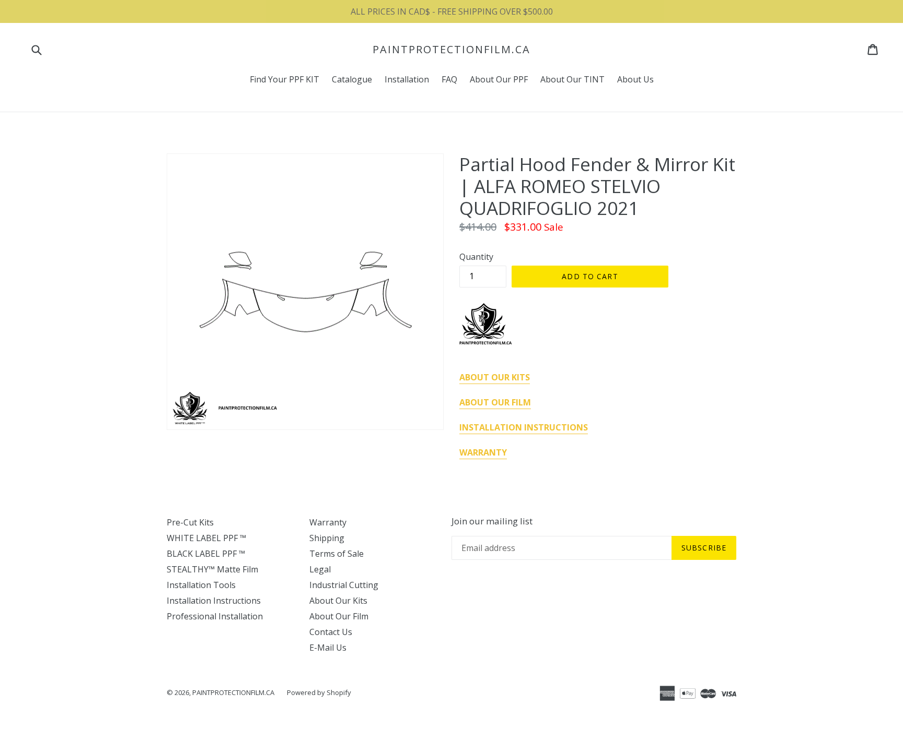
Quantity (476, 256)
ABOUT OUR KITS (494, 377)
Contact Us (330, 632)
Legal (320, 569)
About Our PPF (499, 79)
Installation (407, 79)
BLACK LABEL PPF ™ (206, 553)
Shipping (326, 538)
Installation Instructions (214, 600)
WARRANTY (483, 452)
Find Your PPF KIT (284, 79)
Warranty (327, 522)
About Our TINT (572, 79)
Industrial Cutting (343, 585)
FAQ (449, 79)
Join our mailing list (492, 521)
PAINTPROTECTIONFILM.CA (451, 49)
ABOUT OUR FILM (495, 402)
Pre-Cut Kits (190, 522)
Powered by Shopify (319, 692)
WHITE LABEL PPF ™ (206, 538)
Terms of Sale (336, 553)
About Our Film (338, 616)
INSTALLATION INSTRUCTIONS (523, 427)
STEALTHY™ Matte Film (212, 569)
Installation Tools (201, 585)
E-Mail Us (327, 647)
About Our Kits (338, 600)
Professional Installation (215, 616)
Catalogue (352, 79)
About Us (635, 79)
